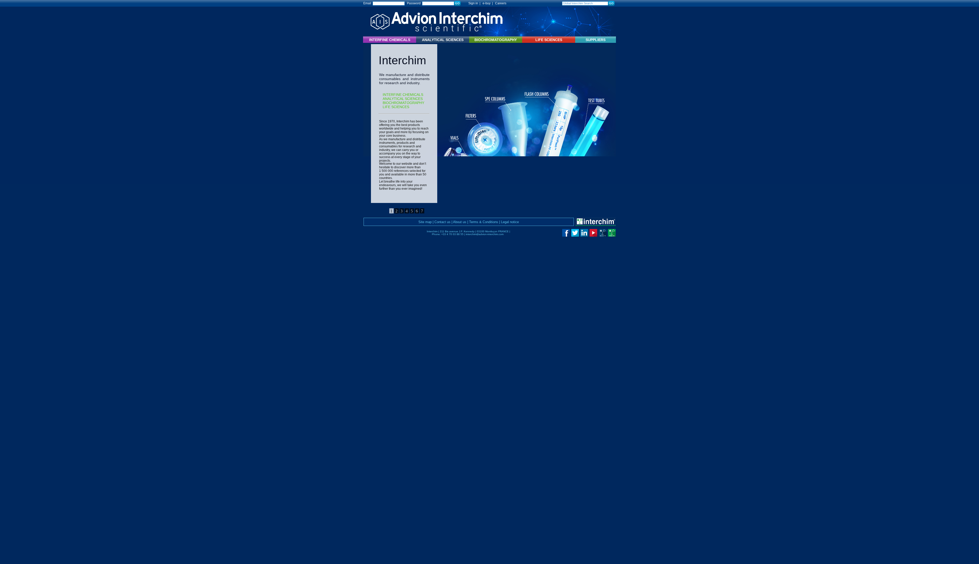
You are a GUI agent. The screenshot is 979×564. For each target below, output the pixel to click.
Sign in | (472, 3)
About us (459, 222)
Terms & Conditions (483, 222)
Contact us (442, 222)
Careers (500, 3)
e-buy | (488, 3)
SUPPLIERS (596, 40)
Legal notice (510, 222)
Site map (425, 222)
